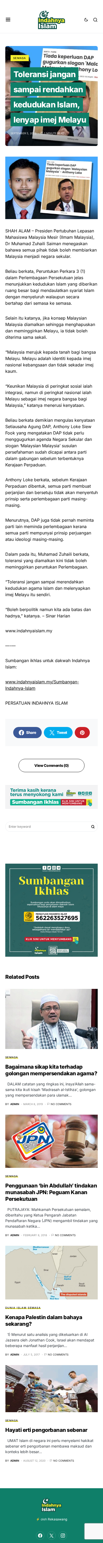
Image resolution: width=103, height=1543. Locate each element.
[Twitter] (51, 1535)
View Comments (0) (51, 765)
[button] (8, 19)
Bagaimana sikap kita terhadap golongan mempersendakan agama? (51, 1070)
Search (92, 826)
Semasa (19, 58)
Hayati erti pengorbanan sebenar (46, 1430)
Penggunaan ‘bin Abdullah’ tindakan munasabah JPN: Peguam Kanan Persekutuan (51, 1192)
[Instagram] (63, 1535)
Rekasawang (57, 1519)
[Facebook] (40, 1535)
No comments (61, 1104)
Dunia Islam (15, 1307)
